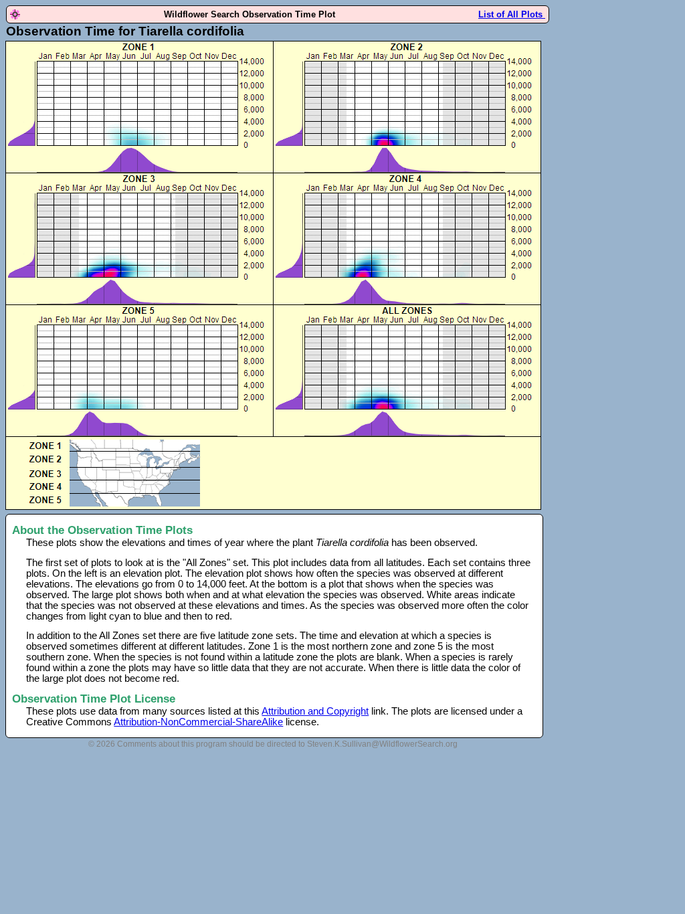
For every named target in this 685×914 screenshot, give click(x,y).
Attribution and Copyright (315, 711)
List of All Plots (511, 14)
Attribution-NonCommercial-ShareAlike (198, 722)
